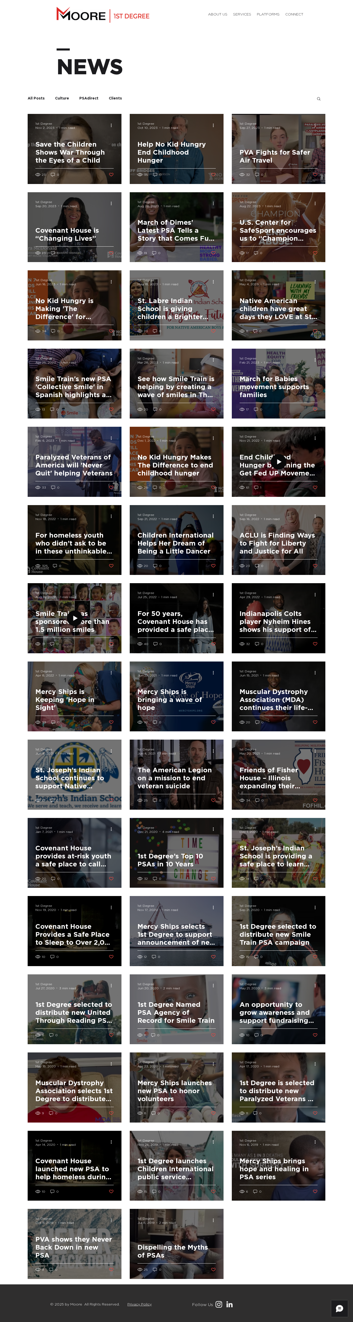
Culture (62, 98)
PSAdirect (88, 98)
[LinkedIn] (229, 1304)
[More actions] (113, 125)
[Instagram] (218, 1304)
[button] (268, 14)
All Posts (36, 98)
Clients (115, 98)
